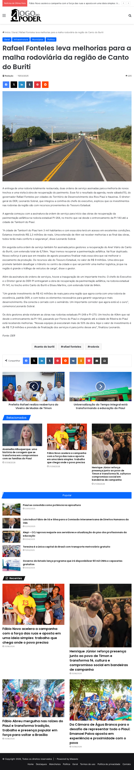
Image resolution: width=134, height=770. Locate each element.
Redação (9, 76)
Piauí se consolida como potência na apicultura (52, 505)
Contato (127, 764)
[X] (14, 84)
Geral (14, 32)
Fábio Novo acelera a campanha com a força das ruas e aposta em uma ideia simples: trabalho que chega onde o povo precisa (66, 457)
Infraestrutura (21, 39)
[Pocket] (89, 361)
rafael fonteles (72, 346)
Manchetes (55, 764)
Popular (67, 495)
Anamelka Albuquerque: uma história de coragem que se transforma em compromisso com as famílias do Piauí (20, 454)
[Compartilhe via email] (96, 361)
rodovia (94, 346)
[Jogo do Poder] (26, 15)
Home (31, 764)
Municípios (37, 39)
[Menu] (4, 16)
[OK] (81, 361)
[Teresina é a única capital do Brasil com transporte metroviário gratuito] (11, 551)
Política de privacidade (109, 764)
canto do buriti (45, 346)
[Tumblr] (29, 84)
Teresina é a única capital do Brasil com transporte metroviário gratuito (66, 546)
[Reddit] (45, 84)
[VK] (73, 361)
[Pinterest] (37, 84)
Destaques (41, 764)
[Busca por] (130, 16)
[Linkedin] (21, 84)
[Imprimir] (104, 361)
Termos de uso (87, 764)
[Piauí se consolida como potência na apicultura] (11, 509)
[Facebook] (6, 84)
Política (51, 39)
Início (7, 32)
